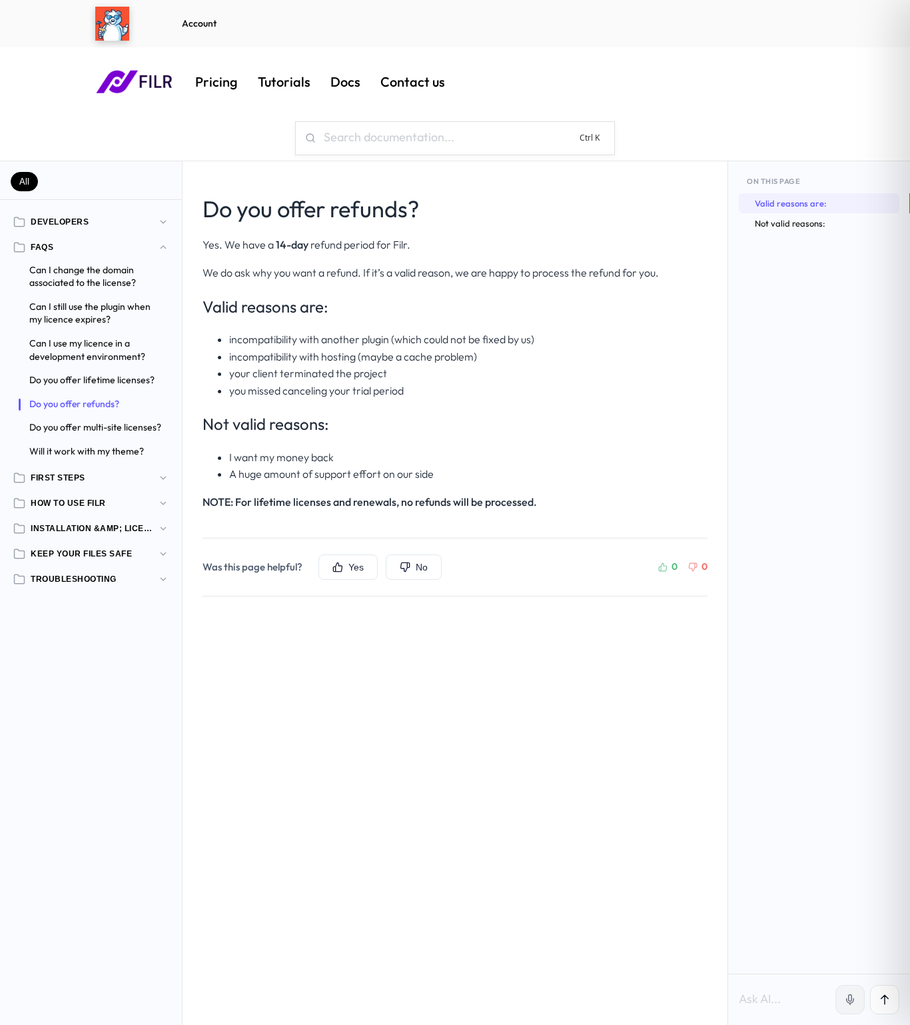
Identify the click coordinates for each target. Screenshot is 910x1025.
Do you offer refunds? (74, 404)
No (422, 567)
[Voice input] (850, 999)
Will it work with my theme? (86, 451)
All (24, 182)
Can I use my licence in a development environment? (87, 350)
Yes (356, 567)
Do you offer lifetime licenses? (92, 380)
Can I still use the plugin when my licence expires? (90, 313)
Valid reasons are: (791, 203)
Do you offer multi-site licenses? (95, 427)
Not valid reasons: (790, 223)
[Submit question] (884, 999)
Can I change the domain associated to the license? (82, 276)
